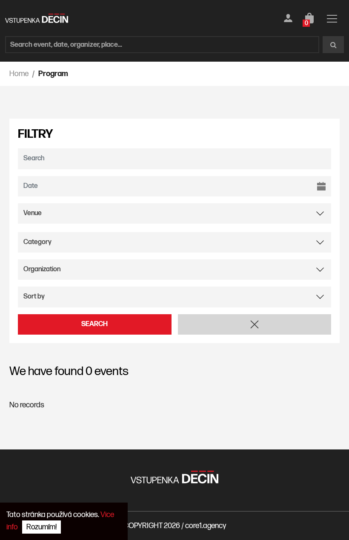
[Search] (333, 44)
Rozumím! (41, 527)
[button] (255, 324)
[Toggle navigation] (332, 20)
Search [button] (94, 324)
